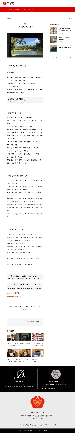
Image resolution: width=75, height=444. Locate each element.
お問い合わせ (32, 425)
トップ (19, 425)
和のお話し (9, 18)
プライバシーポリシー (51, 425)
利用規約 (40, 425)
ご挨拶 (25, 425)
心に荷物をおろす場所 (17, 214)
